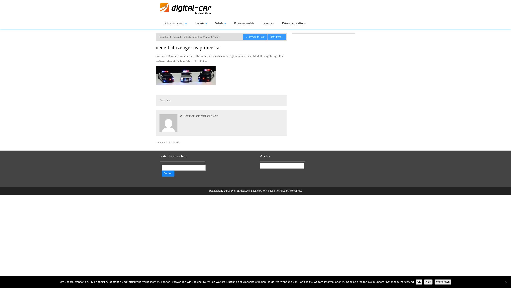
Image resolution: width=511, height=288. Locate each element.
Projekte (200, 23)
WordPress (296, 190)
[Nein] (506, 282)
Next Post (277, 36)
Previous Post (255, 36)
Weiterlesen (443, 281)
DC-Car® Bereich (174, 23)
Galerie (219, 23)
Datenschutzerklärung (294, 23)
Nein (428, 281)
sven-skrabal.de (240, 190)
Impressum (268, 23)
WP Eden (268, 190)
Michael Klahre (211, 36)
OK (419, 281)
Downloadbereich (244, 23)
